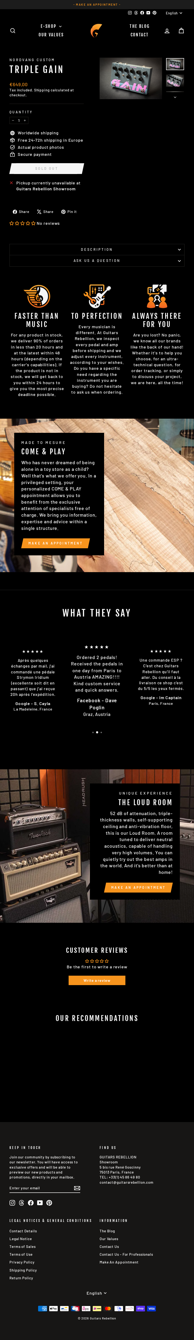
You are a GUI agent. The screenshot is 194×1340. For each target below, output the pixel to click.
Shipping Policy (23, 1270)
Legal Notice (20, 1239)
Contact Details (23, 1231)
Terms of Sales (22, 1246)
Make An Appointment (119, 1262)
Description (97, 249)
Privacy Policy (22, 1262)
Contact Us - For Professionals (126, 1254)
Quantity (21, 112)
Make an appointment (55, 543)
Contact (140, 34)
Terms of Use (21, 1254)
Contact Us (109, 1246)
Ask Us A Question (97, 261)
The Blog (140, 26)
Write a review (97, 980)
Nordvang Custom (32, 60)
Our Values (51, 34)
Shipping (42, 90)
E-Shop (49, 26)
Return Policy (21, 1278)
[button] (22, 223)
